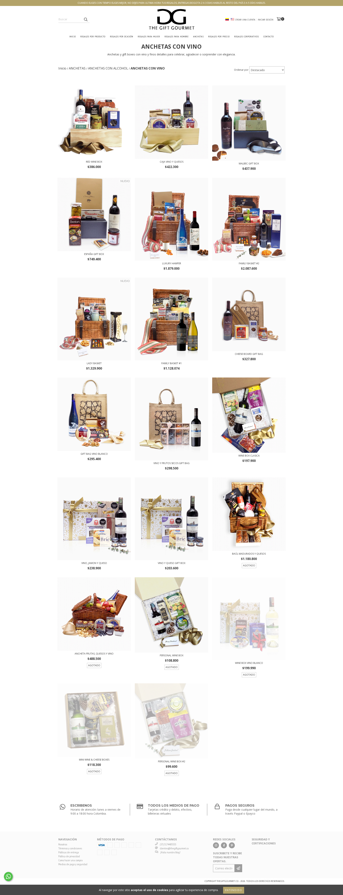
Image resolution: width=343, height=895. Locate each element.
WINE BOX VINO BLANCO (249, 663)
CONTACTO (268, 36)
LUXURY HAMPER (171, 263)
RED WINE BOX (94, 161)
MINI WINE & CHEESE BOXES (94, 759)
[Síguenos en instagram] (216, 845)
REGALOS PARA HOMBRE (177, 36)
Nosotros (62, 844)
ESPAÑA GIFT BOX (94, 254)
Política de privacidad (69, 856)
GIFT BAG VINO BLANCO (94, 454)
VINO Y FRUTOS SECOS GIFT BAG (171, 463)
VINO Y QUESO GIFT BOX (171, 563)
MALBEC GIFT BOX (249, 163)
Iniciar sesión (265, 19)
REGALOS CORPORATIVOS (246, 36)
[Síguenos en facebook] (224, 845)
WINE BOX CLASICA (249, 455)
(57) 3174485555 (168, 844)
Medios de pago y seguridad (72, 864)
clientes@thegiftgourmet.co (174, 848)
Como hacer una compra (70, 860)
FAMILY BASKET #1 (171, 363)
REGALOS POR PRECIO (219, 36)
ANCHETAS (198, 36)
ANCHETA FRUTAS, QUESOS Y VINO (94, 653)
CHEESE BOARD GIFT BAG (249, 354)
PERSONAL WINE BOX (171, 655)
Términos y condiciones (70, 848)
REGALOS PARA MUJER (149, 36)
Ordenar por (241, 69)
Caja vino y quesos (171, 161)
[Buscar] (86, 19)
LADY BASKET (94, 363)
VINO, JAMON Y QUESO (94, 563)
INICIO (72, 36)
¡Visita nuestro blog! (170, 852)
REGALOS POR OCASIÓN (121, 36)
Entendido (233, 890)
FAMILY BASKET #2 (249, 263)
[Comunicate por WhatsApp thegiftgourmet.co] (8, 876)
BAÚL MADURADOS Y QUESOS (249, 553)
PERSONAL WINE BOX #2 (171, 761)
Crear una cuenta (245, 19)
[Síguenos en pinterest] (232, 845)
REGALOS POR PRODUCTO (92, 36)
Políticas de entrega (68, 852)
